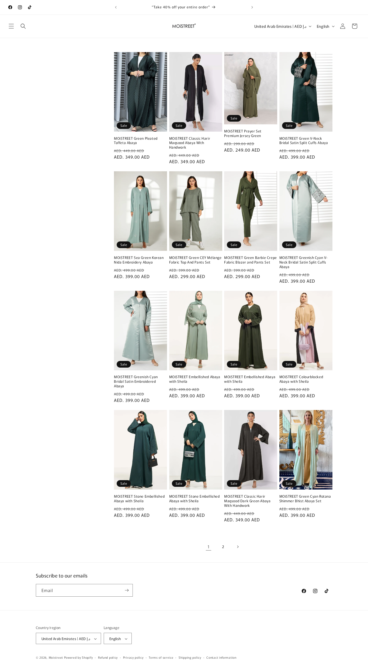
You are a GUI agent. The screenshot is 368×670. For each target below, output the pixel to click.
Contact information (221, 657)
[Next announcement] (252, 7)
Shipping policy (190, 657)
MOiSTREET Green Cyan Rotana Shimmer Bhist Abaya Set (305, 498)
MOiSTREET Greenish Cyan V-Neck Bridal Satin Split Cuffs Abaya (303, 262)
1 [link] (208, 546)
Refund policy (108, 657)
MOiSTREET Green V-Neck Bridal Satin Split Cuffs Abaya (303, 140)
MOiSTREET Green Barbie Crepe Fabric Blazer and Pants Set (250, 260)
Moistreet (56, 657)
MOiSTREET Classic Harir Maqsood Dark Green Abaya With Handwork (247, 501)
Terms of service (161, 657)
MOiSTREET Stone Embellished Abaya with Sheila (139, 498)
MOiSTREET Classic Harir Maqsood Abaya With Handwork (189, 143)
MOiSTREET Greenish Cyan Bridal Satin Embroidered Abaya (136, 381)
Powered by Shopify (78, 657)
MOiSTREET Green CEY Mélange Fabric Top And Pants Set (195, 260)
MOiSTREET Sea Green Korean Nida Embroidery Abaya (139, 260)
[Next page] (238, 547)
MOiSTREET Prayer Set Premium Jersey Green (243, 133)
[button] (11, 26)
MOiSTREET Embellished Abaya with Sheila (194, 379)
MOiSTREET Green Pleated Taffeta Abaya (136, 140)
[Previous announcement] (116, 7)
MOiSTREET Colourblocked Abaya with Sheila (301, 379)
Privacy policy (133, 657)
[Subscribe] (127, 590)
